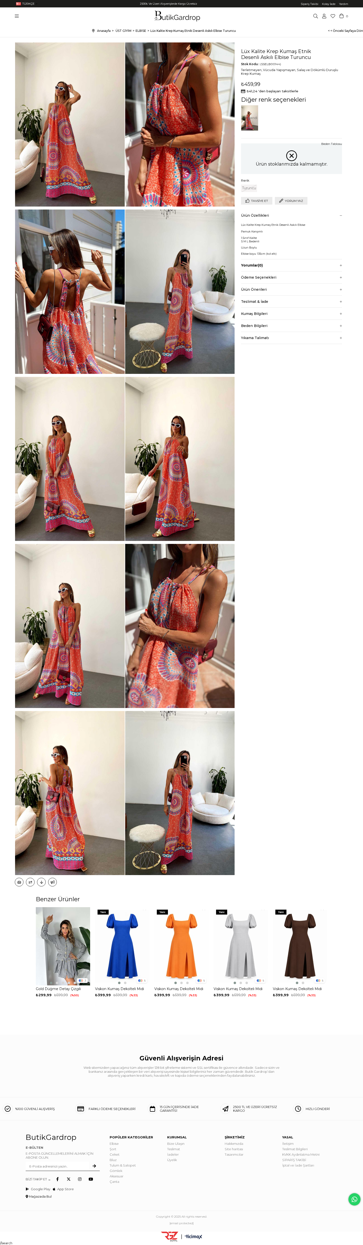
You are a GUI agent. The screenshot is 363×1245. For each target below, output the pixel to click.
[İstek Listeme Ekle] (19, 882)
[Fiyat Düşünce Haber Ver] (41, 882)
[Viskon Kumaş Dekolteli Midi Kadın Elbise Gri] (241, 946)
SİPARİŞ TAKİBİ (294, 1160)
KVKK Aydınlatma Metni (301, 1154)
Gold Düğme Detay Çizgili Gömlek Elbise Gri (58, 989)
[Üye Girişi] (324, 16)
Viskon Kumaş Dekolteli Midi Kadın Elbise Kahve (297, 989)
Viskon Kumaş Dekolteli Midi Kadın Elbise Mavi (119, 989)
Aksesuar (116, 1176)
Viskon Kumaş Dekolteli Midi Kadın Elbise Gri (238, 989)
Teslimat (173, 1149)
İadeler (173, 1154)
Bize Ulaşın (175, 1144)
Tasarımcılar (234, 1154)
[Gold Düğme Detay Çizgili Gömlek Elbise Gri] (63, 946)
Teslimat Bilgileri (295, 1149)
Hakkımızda (234, 1144)
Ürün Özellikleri (255, 215)
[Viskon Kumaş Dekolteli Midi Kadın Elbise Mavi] (122, 946)
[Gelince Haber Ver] (52, 882)
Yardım (343, 4)
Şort (113, 1149)
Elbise (114, 1144)
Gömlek (116, 1171)
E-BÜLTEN (34, 1147)
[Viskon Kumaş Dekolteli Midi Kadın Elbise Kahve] (300, 946)
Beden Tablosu (331, 144)
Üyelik (172, 1160)
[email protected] (182, 1223)
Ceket (115, 1154)
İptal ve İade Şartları (298, 1165)
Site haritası (234, 1149)
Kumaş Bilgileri (254, 313)
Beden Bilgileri (254, 326)
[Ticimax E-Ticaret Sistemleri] (193, 1237)
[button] (51, 982)
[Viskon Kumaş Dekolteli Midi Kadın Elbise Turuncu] (181, 946)
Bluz (113, 1160)
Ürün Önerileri (254, 289)
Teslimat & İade (254, 301)
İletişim (288, 1144)
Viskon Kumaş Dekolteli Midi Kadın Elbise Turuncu (178, 989)
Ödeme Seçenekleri (258, 277)
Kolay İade (328, 4)
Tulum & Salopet (123, 1165)
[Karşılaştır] (30, 882)
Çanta (114, 1182)
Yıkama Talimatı (255, 338)
